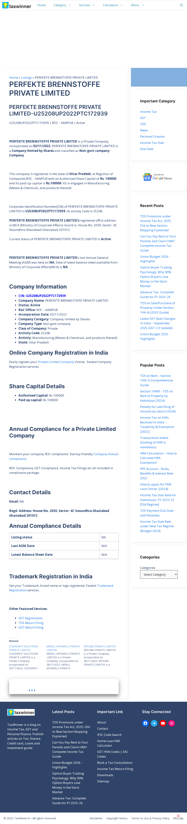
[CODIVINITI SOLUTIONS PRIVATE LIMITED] (28, 657)
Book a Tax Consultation (114, 762)
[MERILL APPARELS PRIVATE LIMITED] (65, 657)
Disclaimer (96, 818)
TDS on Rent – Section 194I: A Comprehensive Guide (156, 380)
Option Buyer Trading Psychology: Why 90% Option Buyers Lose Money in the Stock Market (156, 276)
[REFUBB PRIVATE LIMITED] (102, 656)
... (32, 687)
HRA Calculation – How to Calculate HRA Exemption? (158, 458)
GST (143, 118)
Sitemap (103, 781)
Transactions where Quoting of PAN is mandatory (154, 442)
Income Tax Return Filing (115, 769)
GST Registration (30, 618)
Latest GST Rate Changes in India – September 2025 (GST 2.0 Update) (157, 323)
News (144, 130)
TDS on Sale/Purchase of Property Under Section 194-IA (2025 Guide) (157, 307)
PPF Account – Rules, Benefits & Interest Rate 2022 (156, 473)
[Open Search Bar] (181, 5)
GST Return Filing (30, 627)
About (101, 722)
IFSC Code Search (109, 735)
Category (60, 5)
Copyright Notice (116, 818)
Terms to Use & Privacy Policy (150, 818)
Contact (102, 728)
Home (41, 5)
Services (84, 5)
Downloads (105, 775)
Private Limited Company (56, 362)
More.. (135, 5)
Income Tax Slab (152, 143)
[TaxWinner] (17, 5)
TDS (143, 124)
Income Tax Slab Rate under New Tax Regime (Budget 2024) (157, 526)
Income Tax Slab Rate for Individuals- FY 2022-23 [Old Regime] (158, 499)
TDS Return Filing (30, 623)
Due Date (146, 149)
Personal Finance (152, 136)
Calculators (110, 5)
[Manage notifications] (178, 816)
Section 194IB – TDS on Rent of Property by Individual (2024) (156, 396)
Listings (26, 77)
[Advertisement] (93, 37)
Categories (147, 568)
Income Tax (148, 112)
